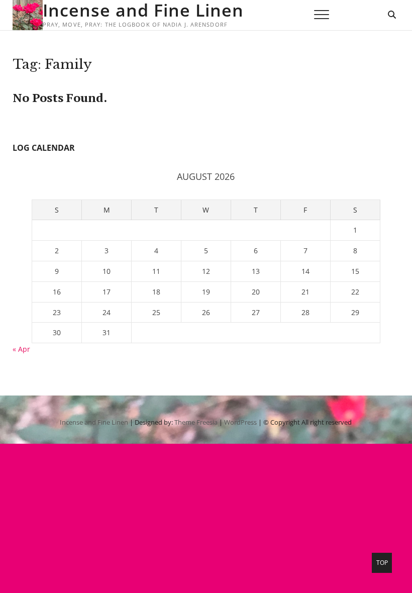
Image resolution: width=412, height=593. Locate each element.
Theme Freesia (196, 422)
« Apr (21, 349)
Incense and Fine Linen (143, 10)
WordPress (240, 422)
